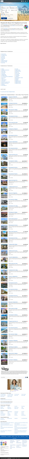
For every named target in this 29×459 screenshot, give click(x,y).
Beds (1, 11)
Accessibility (13, 458)
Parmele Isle (3, 58)
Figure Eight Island (3, 406)
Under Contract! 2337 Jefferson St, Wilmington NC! (20, 430)
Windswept (17, 78)
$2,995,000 (25, 276)
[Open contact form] (21, 1)
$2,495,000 (25, 103)
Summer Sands (17, 73)
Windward (16, 79)
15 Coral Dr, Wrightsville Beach (13, 257)
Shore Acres (3, 62)
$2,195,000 (25, 167)
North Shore (3, 57)
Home (2, 14)
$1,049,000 (25, 135)
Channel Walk (3, 72)
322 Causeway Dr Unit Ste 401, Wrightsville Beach (13, 135)
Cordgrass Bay (3, 74)
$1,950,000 (25, 205)
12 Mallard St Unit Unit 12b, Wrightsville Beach (13, 250)
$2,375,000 (25, 257)
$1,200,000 (25, 225)
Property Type (3, 13)
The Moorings (17, 75)
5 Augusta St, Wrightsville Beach (13, 96)
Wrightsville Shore (18, 81)
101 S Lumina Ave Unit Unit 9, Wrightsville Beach (13, 148)
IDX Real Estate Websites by (4, 458)
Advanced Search (10, 18)
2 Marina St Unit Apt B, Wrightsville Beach (13, 180)
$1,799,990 (25, 193)
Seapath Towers (17, 69)
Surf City (22, 412)
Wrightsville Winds (18, 83)
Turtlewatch (17, 76)
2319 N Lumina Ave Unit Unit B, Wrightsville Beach (13, 218)
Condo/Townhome (6, 14)
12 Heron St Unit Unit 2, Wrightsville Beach (13, 154)
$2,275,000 (25, 161)
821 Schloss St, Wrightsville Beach (13, 359)
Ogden (22, 407)
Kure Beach (22, 411)
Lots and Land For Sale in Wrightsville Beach (8, 91)
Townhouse (11, 14)
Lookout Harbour (3, 79)
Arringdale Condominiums (5, 69)
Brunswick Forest (3, 419)
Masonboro (2, 407)
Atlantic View (3, 71)
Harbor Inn (3, 78)
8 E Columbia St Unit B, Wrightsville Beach (13, 295)
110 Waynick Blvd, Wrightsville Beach (13, 244)
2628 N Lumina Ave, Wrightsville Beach (13, 308)
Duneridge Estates (4, 55)
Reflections (3, 84)
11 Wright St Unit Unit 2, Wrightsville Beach (13, 186)
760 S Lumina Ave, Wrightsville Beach (13, 334)
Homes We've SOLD (3, 395)
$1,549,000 (25, 186)
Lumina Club (3, 80)
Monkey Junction (16, 407)
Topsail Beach (16, 412)
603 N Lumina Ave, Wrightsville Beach (13, 199)
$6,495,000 (25, 244)
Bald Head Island (23, 415)
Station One (17, 72)
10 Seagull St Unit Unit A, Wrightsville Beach (13, 321)
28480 (13, 25)
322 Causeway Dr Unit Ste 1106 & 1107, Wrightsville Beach (13, 173)
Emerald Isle (15, 415)
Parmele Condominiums (5, 83)
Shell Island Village (4, 61)
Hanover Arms (3, 77)
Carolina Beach (16, 411)
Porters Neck (23, 406)
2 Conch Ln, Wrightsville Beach (13, 276)
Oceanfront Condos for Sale (5, 81)
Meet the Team (16, 395)
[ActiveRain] (3, 444)
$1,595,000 (25, 282)
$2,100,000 (25, 270)
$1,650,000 (25, 218)
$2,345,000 (25, 289)
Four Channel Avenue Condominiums (7, 76)
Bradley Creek (2, 408)
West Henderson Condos (19, 77)
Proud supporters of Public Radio (4, 452)
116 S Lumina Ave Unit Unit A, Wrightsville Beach (13, 289)
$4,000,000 (25, 96)
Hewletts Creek (9, 408)
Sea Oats (16, 68)
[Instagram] (6, 442)
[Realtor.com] (5, 444)
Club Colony (3, 73)
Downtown (22, 408)
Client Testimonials (16, 394)
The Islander (17, 74)
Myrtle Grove (9, 407)
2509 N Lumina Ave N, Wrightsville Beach (13, 263)
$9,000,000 (25, 212)
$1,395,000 (25, 199)
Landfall (8, 406)
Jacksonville (9, 415)
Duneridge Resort (4, 75)
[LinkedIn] (1, 444)
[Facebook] (1, 442)
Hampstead (2, 412)
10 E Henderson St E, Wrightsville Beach (13, 205)
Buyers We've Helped (10, 395)
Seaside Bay (15, 418)
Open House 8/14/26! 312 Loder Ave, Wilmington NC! (20, 427)
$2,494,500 (25, 302)
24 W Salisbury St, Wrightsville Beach (13, 212)
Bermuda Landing (10, 418)
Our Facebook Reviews (10, 394)
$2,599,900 (25, 359)
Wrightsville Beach (10, 411)
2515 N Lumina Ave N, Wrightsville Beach (13, 122)
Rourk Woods (2, 418)
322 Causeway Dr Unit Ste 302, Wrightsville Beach (13, 225)
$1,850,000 (25, 340)
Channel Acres (3, 53)
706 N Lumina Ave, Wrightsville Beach (13, 109)
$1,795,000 (25, 231)
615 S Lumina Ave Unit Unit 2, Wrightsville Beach (13, 327)
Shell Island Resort (18, 71)
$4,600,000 (25, 334)
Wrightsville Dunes (18, 80)
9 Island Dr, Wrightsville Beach (13, 141)
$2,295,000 (25, 109)
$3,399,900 (25, 180)
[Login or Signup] (25, 1)
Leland (8, 412)
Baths (6, 11)
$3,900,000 (25, 141)
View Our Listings (23, 394)
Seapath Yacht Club (4, 60)
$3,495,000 (25, 122)
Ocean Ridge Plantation (24, 418)
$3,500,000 (25, 263)
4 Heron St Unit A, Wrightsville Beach (13, 353)
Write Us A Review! (10, 396)
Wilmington (6, 24)
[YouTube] (3, 442)
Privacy (19, 458)
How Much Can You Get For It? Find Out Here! (6, 399)
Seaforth (2, 59)
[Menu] (27, 1)
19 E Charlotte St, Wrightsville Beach (13, 314)
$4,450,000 (25, 314)
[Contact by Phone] (23, 1)
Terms (16, 458)
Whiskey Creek (16, 408)
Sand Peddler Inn (4, 85)
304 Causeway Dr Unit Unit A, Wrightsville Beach (13, 282)
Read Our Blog (23, 395)
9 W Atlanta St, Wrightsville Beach (13, 340)
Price (1, 9)
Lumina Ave (3, 56)
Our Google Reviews (3, 394)
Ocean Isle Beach (3, 415)
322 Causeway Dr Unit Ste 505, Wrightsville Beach (13, 116)
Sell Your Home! (2, 396)
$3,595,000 (25, 308)
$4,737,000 (25, 250)
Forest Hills (15, 406)
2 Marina (2, 68)
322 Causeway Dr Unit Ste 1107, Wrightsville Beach (13, 167)
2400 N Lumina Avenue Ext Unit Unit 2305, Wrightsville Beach (13, 231)
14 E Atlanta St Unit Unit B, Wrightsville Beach (13, 103)
